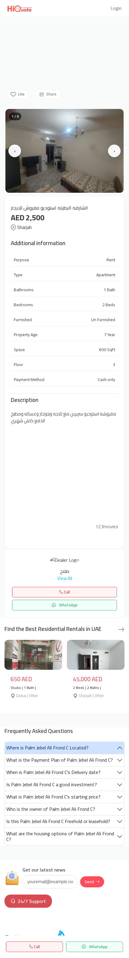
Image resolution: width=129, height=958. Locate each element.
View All (64, 578)
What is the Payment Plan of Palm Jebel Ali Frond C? (59, 759)
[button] (116, 8)
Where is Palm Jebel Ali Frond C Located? (47, 747)
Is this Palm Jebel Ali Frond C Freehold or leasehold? (58, 821)
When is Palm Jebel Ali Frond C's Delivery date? (53, 772)
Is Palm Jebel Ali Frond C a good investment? (51, 784)
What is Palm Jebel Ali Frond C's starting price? (53, 796)
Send (89, 882)
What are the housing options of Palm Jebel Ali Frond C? (60, 836)
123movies (106, 526)
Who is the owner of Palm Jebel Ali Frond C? (50, 808)
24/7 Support (32, 901)
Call (36, 946)
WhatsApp (97, 946)
